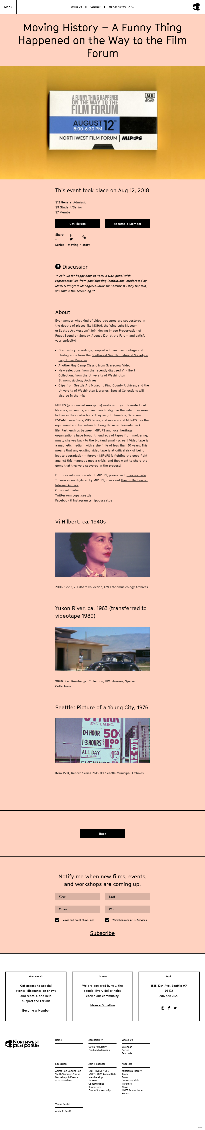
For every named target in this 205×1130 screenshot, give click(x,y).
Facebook (62, 500)
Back (102, 833)
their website (136, 475)
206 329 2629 (169, 996)
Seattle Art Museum (73, 330)
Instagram (80, 500)
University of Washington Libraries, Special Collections (98, 390)
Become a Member (127, 223)
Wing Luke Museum (124, 325)
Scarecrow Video (118, 365)
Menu (8, 7)
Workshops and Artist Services (130, 920)
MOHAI (97, 325)
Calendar (95, 6)
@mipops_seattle (78, 495)
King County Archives (120, 385)
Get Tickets (77, 223)
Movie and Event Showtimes (78, 920)
